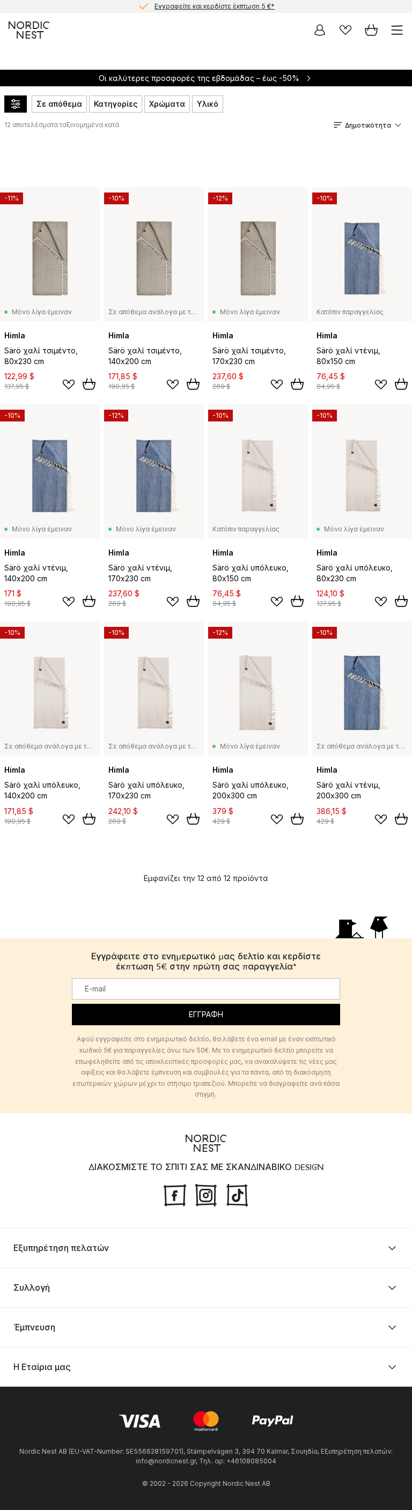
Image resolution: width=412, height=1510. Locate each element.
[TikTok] (237, 1193)
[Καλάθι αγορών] (371, 30)
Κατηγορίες (115, 103)
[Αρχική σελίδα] (29, 30)
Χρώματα (167, 103)
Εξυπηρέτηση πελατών (61, 1247)
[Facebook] (174, 1193)
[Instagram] (206, 1193)
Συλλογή (31, 1287)
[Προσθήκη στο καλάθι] (89, 384)
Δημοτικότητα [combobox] (368, 125)
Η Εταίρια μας (42, 1366)
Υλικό (207, 103)
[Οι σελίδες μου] (320, 30)
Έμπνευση (34, 1327)
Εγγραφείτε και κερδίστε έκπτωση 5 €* (214, 6)
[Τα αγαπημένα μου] (345, 30)
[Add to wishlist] (68, 384)
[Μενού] (397, 30)
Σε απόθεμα (59, 103)
